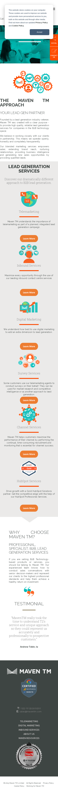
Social (54, 43)
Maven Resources (29, 738)
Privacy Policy (42, 23)
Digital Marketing (29, 725)
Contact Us (54, 56)
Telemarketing (29, 721)
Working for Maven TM (35, 786)
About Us (29, 734)
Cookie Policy (19, 786)
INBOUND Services (29, 730)
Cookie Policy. (18, 26)
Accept (39, 32)
